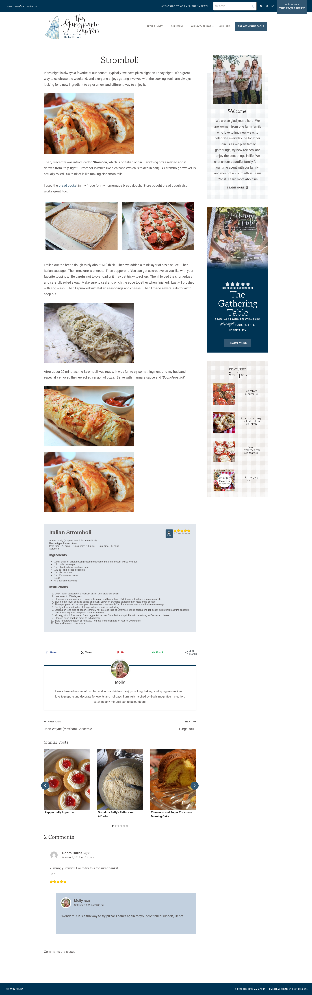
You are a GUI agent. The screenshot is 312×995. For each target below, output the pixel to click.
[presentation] (224, 394)
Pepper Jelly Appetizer (59, 812)
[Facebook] (261, 6)
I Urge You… (187, 725)
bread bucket (68, 185)
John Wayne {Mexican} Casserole (68, 725)
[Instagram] (273, 6)
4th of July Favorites (251, 478)
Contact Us (32, 6)
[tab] (113, 826)
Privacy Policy (14, 989)
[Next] (194, 786)
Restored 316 (300, 989)
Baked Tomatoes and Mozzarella (251, 450)
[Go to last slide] (45, 786)
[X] (267, 6)
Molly (120, 682)
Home (9, 6)
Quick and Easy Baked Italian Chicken (251, 421)
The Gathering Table (251, 26)
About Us (19, 6)
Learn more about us (243, 179)
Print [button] (169, 535)
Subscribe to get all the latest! (184, 6)
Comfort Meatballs (251, 392)
